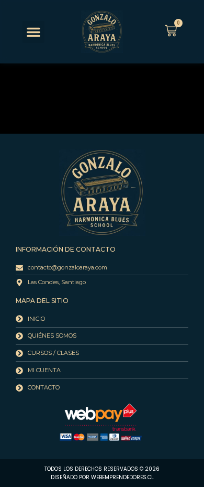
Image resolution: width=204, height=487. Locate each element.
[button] (33, 32)
